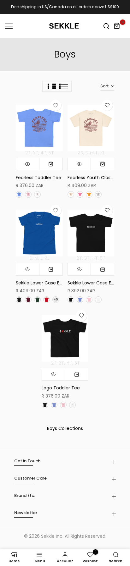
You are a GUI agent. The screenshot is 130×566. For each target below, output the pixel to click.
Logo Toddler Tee (61, 388)
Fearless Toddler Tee (38, 177)
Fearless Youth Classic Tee (97, 177)
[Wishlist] (55, 105)
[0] (117, 26)
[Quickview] (27, 164)
